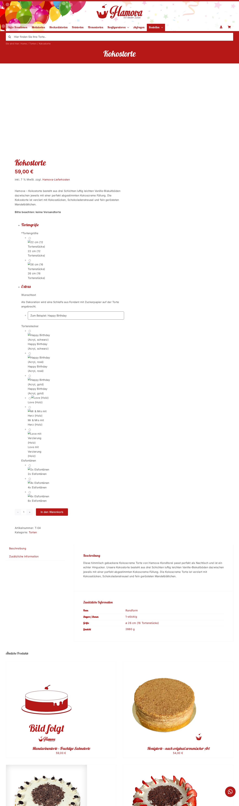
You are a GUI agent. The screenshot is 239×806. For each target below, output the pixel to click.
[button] (72, 224)
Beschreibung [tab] (17, 548)
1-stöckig (131, 616)
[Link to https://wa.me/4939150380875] (230, 791)
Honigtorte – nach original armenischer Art (178, 748)
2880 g (130, 629)
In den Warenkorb (52, 512)
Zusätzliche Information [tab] (24, 556)
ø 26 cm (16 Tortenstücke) (142, 623)
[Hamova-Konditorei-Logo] (119, 2)
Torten (33, 532)
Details (48, 703)
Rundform (132, 610)
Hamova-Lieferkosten (56, 179)
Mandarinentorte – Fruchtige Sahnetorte (61, 748)
